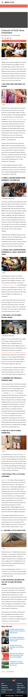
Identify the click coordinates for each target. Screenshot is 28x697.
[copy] (11, 38)
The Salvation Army (11, 352)
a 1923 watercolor (12, 393)
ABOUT (2, 683)
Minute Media (11, 695)
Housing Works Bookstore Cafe (9, 285)
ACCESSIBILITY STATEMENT (7, 689)
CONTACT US (19, 683)
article (24, 454)
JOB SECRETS (10, 672)
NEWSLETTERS (4, 685)
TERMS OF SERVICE (21, 687)
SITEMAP (19, 689)
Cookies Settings (20, 692)
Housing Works (22, 352)
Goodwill (3, 352)
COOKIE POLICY (4, 687)
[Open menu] (2, 2)
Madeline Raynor (8, 35)
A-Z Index (3, 692)
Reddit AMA (24, 569)
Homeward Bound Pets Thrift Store (15, 119)
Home (3, 672)
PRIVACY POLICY (20, 685)
